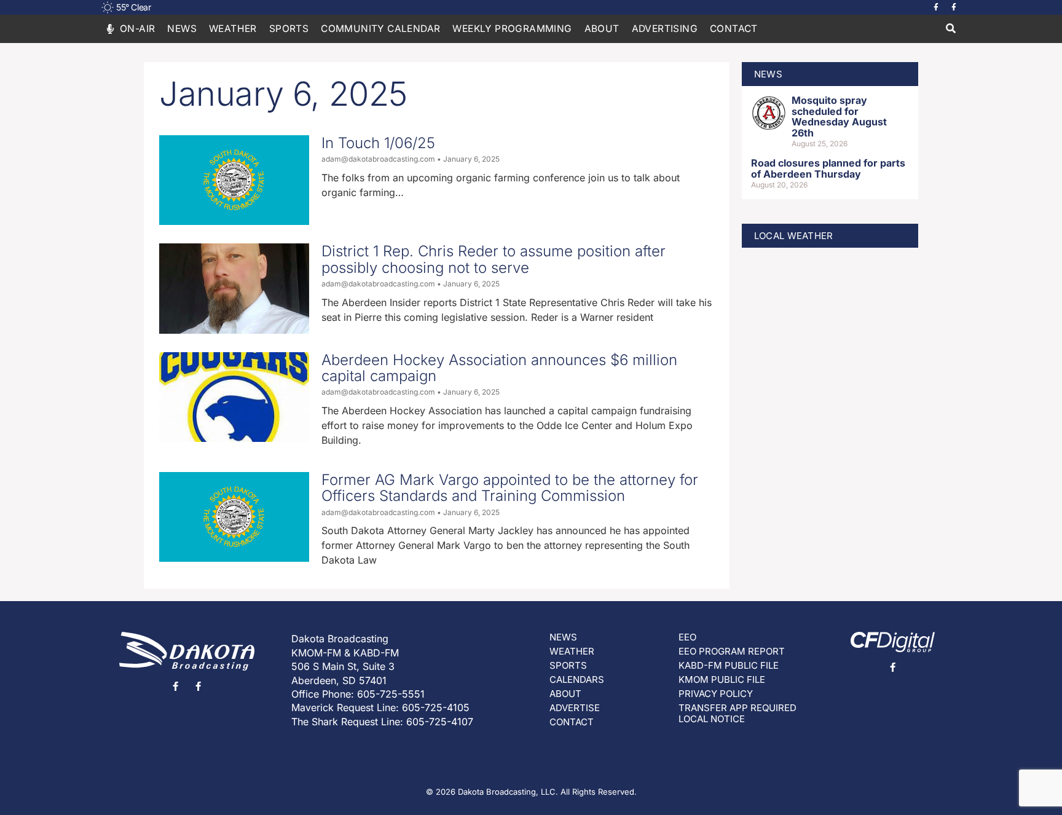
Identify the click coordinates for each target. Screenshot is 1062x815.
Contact (734, 28)
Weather (233, 28)
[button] (950, 29)
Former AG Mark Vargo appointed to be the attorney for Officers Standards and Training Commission (509, 488)
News (182, 28)
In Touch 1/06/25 (378, 143)
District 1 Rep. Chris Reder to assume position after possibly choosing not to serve (493, 259)
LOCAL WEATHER (793, 236)
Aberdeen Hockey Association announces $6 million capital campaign (499, 368)
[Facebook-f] (936, 7)
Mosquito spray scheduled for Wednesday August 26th (839, 116)
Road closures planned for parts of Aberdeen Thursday (828, 168)
